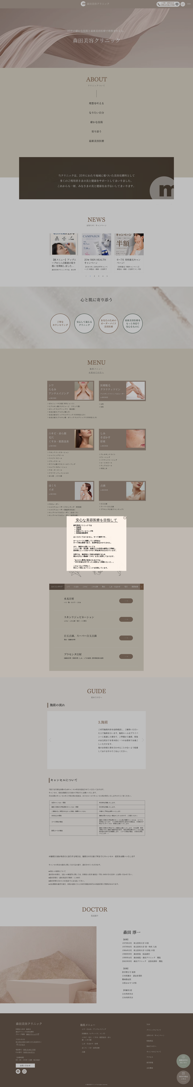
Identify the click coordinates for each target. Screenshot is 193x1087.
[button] (124, 517)
